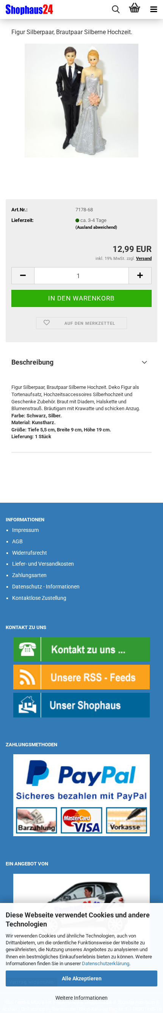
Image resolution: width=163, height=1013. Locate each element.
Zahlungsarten (29, 575)
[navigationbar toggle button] (153, 9)
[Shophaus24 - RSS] (81, 677)
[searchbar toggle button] (115, 9)
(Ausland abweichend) (96, 227)
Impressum (25, 530)
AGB (17, 541)
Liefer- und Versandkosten (43, 564)
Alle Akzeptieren (82, 978)
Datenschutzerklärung (105, 963)
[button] (22, 275)
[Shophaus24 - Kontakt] (81, 648)
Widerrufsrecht (29, 553)
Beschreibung (32, 362)
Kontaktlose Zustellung (39, 598)
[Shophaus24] (26, 9)
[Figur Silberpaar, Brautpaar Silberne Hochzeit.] (81, 100)
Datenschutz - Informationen (46, 587)
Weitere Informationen (81, 998)
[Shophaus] (81, 705)
